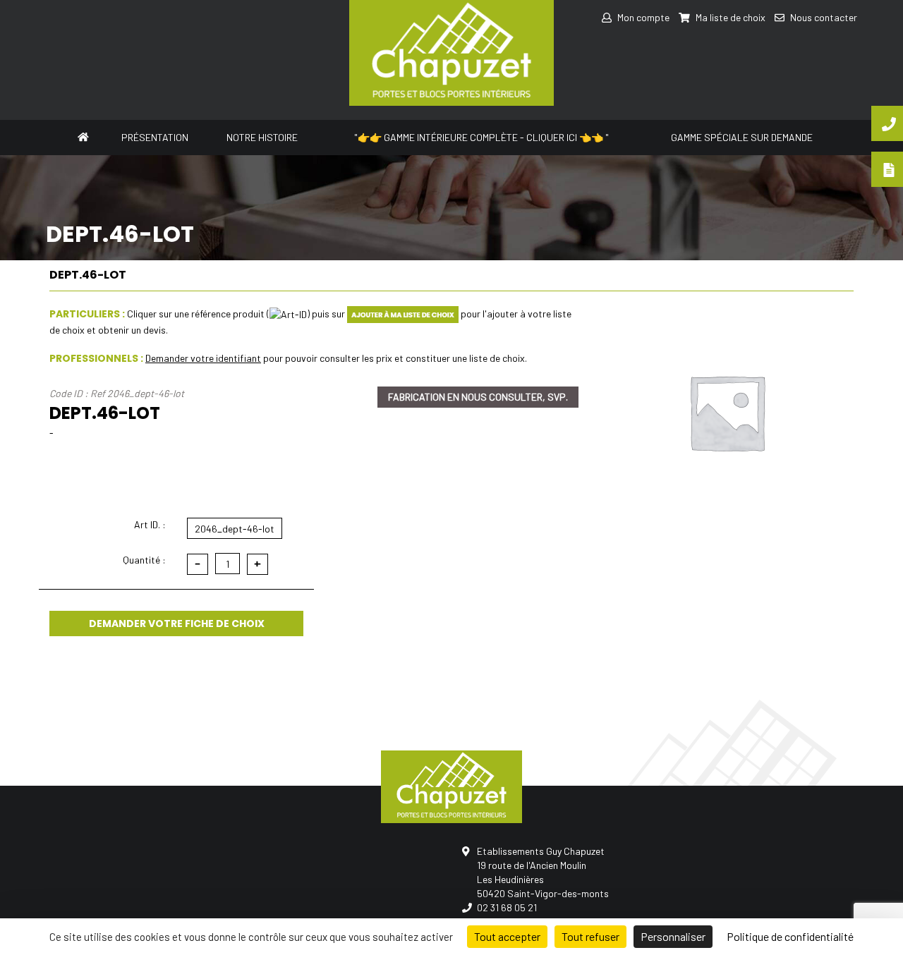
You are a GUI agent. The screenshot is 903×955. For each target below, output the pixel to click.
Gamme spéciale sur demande (742, 137)
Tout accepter (507, 936)
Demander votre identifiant (203, 358)
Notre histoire (262, 137)
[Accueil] (83, 136)
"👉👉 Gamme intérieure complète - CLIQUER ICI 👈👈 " (481, 137)
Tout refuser (590, 936)
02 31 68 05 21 (507, 907)
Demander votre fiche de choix (177, 623)
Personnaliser (673, 936)
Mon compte (642, 17)
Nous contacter (822, 17)
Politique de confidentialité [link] (790, 936)
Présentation (154, 137)
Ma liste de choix (729, 17)
